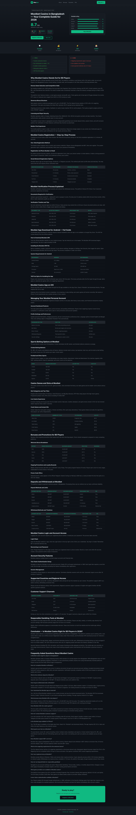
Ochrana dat (65, 811)
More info (48, 37)
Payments (71, 2)
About (60, 2)
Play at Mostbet (87, 31)
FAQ (76, 2)
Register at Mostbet (37, 37)
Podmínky (71, 811)
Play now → (101, 2)
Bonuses (65, 2)
